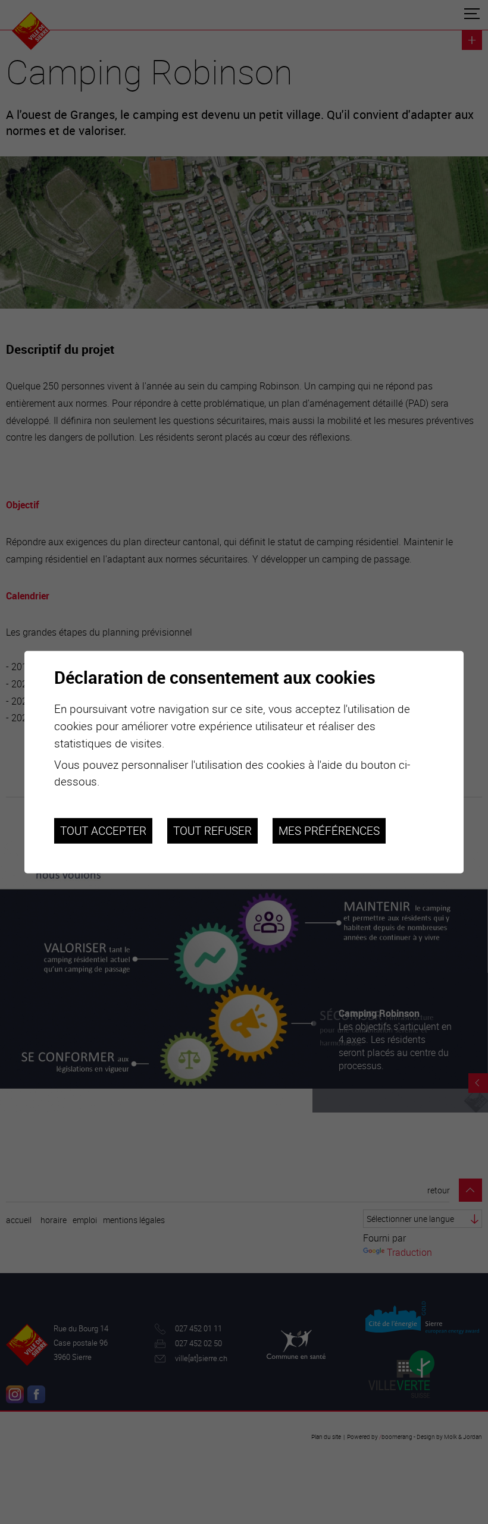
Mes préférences (329, 830)
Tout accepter (103, 830)
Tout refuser (212, 830)
